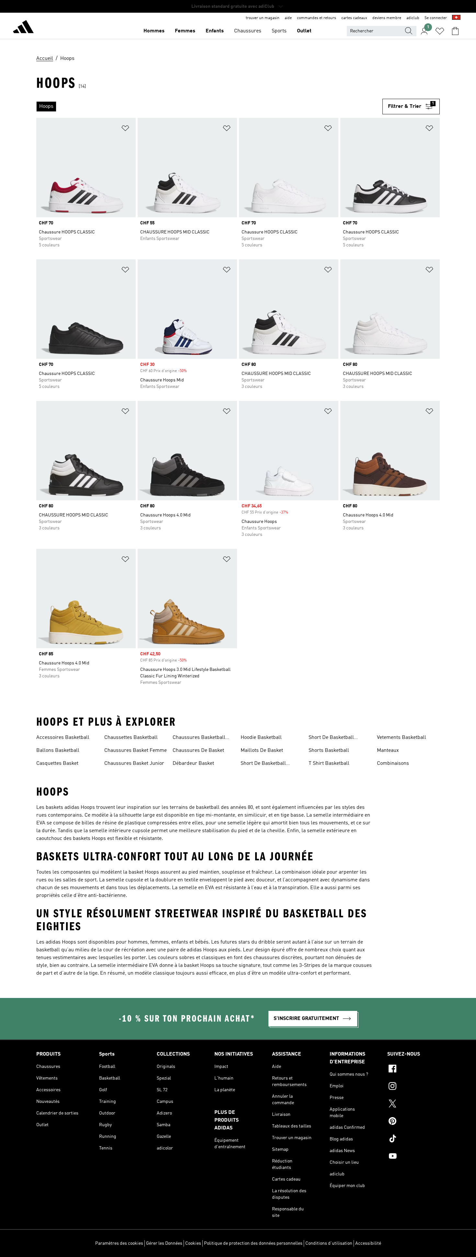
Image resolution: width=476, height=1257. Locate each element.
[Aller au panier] (455, 31)
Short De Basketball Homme (331, 738)
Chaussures (247, 31)
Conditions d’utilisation (328, 1243)
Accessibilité (368, 1243)
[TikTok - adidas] (413, 1139)
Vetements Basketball (401, 737)
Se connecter (436, 18)
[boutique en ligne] (23, 28)
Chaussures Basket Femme (135, 750)
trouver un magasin (262, 18)
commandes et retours (316, 18)
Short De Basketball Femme (263, 764)
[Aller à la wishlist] (440, 31)
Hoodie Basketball (261, 737)
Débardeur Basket (193, 763)
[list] (209, 106)
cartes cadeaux (354, 18)
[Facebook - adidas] (413, 1069)
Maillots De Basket (262, 750)
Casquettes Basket (57, 763)
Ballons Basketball (57, 750)
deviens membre (386, 18)
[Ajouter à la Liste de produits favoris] (125, 129)
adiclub (412, 18)
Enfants (215, 31)
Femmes (185, 31)
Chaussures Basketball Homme (199, 738)
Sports (279, 31)
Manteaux (388, 750)
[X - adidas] (413, 1104)
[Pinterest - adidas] (413, 1122)
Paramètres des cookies (119, 1243)
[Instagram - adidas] (413, 1087)
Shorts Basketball (329, 750)
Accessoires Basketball (62, 737)
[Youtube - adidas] (413, 1157)
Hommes (153, 31)
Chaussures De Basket (198, 750)
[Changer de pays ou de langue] (456, 18)
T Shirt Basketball (329, 763)
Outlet (304, 31)
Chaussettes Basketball (131, 737)
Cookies (193, 1243)
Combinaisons (393, 763)
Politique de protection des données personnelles (253, 1243)
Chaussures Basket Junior (134, 763)
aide (288, 18)
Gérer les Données (164, 1243)
